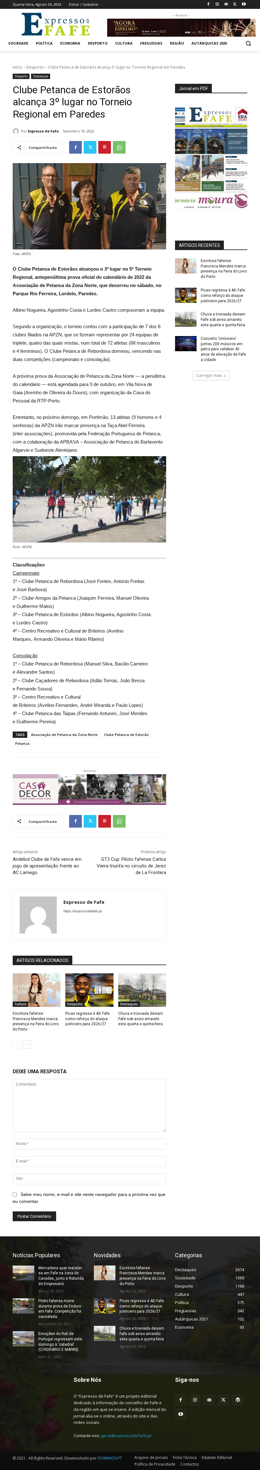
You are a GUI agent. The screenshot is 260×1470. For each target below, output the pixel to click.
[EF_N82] (211, 158)
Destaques (40, 76)
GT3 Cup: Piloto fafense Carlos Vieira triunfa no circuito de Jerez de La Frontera (131, 865)
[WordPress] (237, 1400)
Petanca (22, 743)
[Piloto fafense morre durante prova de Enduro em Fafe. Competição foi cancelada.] (23, 1306)
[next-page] (27, 1044)
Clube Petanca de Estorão (126, 734)
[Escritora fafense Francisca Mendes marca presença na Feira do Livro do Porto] (37, 990)
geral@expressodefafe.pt (126, 1435)
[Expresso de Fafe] (17, 131)
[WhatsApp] (119, 147)
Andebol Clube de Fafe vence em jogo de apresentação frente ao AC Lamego (47, 865)
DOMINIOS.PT (110, 1458)
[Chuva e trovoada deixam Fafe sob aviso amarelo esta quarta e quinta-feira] (142, 990)
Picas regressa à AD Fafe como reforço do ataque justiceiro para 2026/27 (87, 1018)
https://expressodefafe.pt (82, 911)
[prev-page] (17, 1044)
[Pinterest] (104, 147)
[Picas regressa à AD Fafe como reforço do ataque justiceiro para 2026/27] (89, 990)
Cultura (20, 1004)
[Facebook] (208, 4)
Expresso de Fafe (43, 131)
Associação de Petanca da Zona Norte (64, 734)
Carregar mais (209, 375)
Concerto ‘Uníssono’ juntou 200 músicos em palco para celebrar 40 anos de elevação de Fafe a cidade (223, 349)
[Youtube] (243, 4)
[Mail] (226, 4)
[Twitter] (234, 4)
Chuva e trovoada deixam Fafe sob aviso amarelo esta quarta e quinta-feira (140, 1018)
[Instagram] (217, 4)
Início (17, 67)
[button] (248, 43)
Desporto (35, 67)
